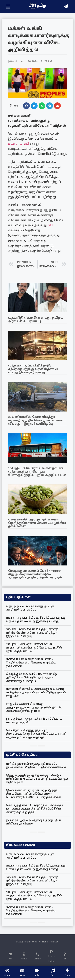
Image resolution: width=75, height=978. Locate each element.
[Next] (41, 745)
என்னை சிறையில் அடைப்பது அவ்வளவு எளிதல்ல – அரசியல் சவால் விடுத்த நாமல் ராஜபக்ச (36, 692)
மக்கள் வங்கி (18, 144)
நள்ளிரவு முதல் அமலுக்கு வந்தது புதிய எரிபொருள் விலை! (33, 822)
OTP (50, 225)
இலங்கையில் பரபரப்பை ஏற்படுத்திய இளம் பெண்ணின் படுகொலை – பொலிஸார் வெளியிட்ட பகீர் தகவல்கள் (33, 794)
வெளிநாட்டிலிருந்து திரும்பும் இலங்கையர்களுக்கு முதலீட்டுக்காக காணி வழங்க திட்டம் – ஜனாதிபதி (36, 734)
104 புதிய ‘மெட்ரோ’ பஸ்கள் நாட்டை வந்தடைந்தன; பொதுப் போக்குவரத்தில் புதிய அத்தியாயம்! (37, 472)
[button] (26, 105)
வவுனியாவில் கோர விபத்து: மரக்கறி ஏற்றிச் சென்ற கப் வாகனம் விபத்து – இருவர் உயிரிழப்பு (37, 420)
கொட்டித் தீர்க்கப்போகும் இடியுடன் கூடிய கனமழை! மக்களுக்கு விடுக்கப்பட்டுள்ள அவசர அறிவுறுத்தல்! (34, 809)
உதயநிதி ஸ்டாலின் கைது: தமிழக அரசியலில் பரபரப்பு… (35, 319)
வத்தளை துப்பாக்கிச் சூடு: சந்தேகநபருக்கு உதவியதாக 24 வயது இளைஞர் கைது (33, 369)
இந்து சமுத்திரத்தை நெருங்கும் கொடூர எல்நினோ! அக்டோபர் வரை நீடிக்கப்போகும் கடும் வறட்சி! (37, 779)
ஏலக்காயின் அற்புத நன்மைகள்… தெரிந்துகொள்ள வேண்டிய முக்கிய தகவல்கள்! (37, 523)
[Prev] (33, 745)
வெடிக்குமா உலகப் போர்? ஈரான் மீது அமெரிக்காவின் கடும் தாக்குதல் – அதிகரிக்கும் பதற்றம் (35, 574)
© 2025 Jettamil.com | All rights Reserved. (37, 941)
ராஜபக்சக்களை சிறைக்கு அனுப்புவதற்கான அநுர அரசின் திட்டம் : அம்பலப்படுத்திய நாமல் (34, 707)
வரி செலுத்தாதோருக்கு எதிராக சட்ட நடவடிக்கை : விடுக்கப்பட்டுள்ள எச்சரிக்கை (36, 765)
